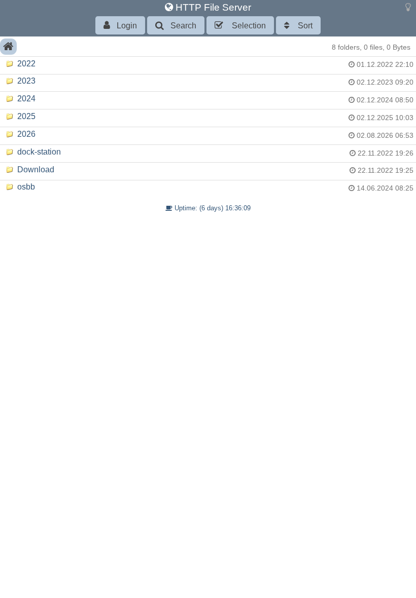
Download (34, 169)
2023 (25, 81)
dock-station (38, 151)
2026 (25, 134)
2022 (25, 63)
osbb (25, 186)
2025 (25, 116)
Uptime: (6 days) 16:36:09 (211, 208)
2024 (25, 98)
